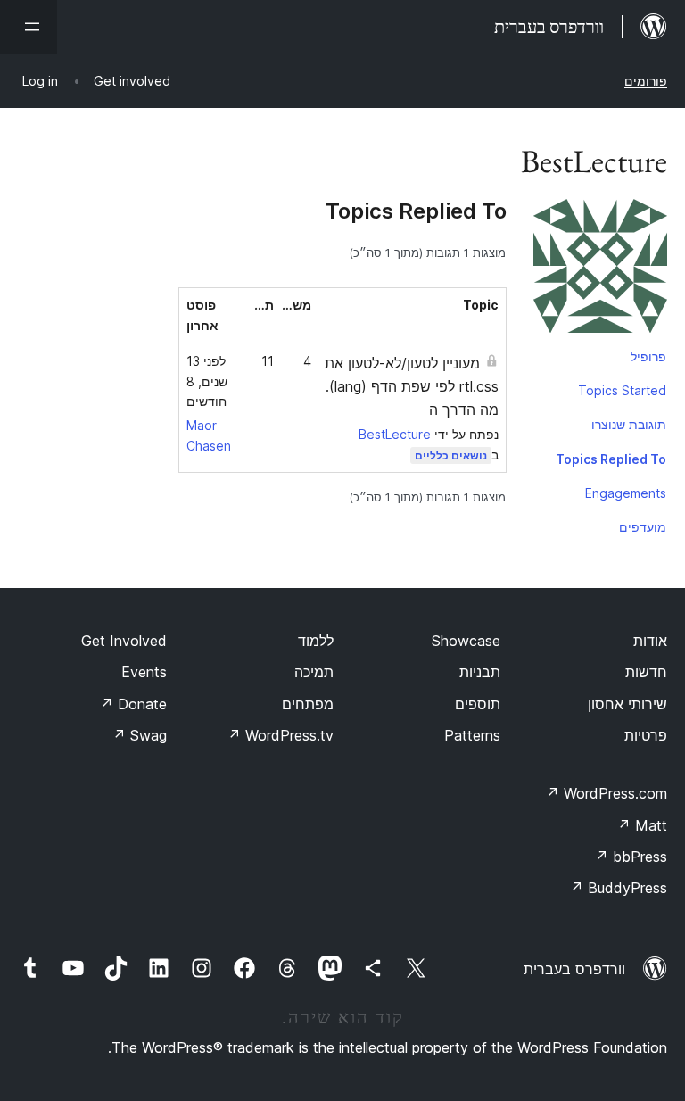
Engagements (625, 493)
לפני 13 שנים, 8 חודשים (206, 381)
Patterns (472, 735)
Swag (139, 735)
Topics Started (622, 390)
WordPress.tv (280, 735)
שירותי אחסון (627, 704)
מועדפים (642, 526)
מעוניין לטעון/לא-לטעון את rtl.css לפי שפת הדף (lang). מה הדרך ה (412, 386)
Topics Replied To (611, 459)
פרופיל (648, 356)
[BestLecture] (600, 269)
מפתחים (308, 704)
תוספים (477, 704)
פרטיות (645, 735)
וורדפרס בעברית (574, 969)
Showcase (466, 641)
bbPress (631, 856)
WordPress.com (606, 793)
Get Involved (124, 641)
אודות (650, 641)
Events (144, 672)
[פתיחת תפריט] (28, 27)
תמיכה (314, 672)
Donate (133, 704)
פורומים (645, 80)
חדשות (646, 672)
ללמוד (316, 641)
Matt (642, 825)
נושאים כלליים (451, 455)
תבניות (479, 672)
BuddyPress (618, 888)
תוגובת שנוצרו (628, 424)
